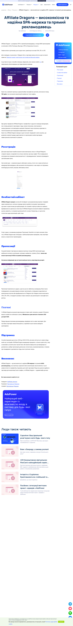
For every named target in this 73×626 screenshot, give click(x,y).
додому (3, 10)
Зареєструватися (62, 4)
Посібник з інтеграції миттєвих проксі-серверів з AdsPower (17, 485)
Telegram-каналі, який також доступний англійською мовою (22, 57)
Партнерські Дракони (13, 384)
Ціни (41, 2)
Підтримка (60, 81)
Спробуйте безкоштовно (33, 35)
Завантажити (47, 2)
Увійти (53, 4)
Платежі (59, 78)
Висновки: (60, 84)
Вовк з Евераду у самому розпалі (10, 447)
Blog (9, 10)
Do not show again (51, 0)
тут (40, 62)
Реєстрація (60, 69)
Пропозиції (60, 75)
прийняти (61, 621)
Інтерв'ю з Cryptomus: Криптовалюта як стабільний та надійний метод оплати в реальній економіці (25, 473)
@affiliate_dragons (12, 381)
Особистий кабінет (62, 72)
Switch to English (41, 0)
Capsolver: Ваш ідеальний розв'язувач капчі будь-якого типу (18, 434)
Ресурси (14, 10)
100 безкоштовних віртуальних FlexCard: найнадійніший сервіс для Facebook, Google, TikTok (24, 460)
